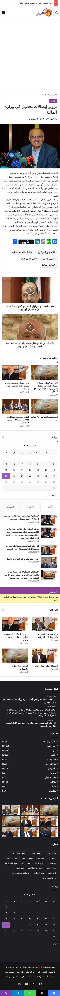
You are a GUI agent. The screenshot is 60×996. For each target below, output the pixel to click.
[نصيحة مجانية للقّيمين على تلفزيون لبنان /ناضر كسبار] (45, 624)
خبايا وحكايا (51, 759)
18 (46, 476)
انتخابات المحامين (35, 853)
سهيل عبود (41, 858)
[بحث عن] (56, 13)
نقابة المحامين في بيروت (20, 873)
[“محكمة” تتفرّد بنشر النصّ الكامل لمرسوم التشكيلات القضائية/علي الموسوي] (49, 520)
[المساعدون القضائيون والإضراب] (44, 406)
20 (30, 476)
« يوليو (55, 495)
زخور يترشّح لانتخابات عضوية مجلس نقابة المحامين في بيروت (28, 3)
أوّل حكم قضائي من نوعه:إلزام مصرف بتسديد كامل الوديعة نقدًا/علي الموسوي (22, 547)
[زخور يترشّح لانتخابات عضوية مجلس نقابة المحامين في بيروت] (15, 372)
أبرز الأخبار (51, 746)
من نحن (8, 976)
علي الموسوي (12, 858)
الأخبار (44, 95)
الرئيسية (51, 95)
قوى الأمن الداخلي (10, 863)
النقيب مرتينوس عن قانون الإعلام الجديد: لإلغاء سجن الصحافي (18, 420)
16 (6, 470)
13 (30, 470)
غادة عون (53, 863)
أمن (54, 750)
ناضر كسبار (52, 873)
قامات (53, 773)
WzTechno (48, 967)
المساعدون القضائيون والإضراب (44, 417)
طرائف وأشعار (49, 764)
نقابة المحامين (38, 873)
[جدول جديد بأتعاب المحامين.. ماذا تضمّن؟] (49, 562)
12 (38, 470)
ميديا (54, 786)
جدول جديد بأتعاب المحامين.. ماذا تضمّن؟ (22, 558)
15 (14, 470)
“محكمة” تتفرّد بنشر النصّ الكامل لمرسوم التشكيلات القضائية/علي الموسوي (21, 518)
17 (54, 476)
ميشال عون (20, 868)
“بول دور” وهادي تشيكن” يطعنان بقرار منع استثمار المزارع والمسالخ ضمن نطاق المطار (46, 387)
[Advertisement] (30, 59)
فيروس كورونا (26, 863)
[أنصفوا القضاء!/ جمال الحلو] (45, 656)
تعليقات (10, 506)
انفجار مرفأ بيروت (18, 853)
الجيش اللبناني (51, 853)
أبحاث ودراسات (49, 741)
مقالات (53, 782)
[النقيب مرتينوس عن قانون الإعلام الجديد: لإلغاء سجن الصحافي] (15, 406)
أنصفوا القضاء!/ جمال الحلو (46, 666)
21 (22, 476)
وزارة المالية (48, 264)
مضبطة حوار (50, 777)
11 (46, 470)
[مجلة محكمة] (44, 12)
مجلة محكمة (51, 868)
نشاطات (52, 791)
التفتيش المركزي (45, 252)
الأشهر (50, 506)
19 (38, 476)
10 (54, 470)
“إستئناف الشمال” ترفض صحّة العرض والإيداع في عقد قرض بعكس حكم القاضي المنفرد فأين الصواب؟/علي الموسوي (21, 574)
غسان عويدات (40, 863)
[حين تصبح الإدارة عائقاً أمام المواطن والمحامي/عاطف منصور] (30, 832)
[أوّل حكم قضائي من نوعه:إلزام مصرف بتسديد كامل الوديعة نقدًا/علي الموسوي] (49, 549)
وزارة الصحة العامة (49, 878)
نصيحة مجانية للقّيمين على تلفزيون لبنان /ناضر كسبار (47, 636)
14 (22, 470)
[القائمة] (3, 13)
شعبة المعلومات (27, 858)
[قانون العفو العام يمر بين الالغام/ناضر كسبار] (11, 832)
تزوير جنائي (48, 258)
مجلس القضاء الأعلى (35, 868)
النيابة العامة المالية (21, 252)
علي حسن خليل (28, 258)
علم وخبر (52, 768)
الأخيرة (30, 506)
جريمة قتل (52, 858)
